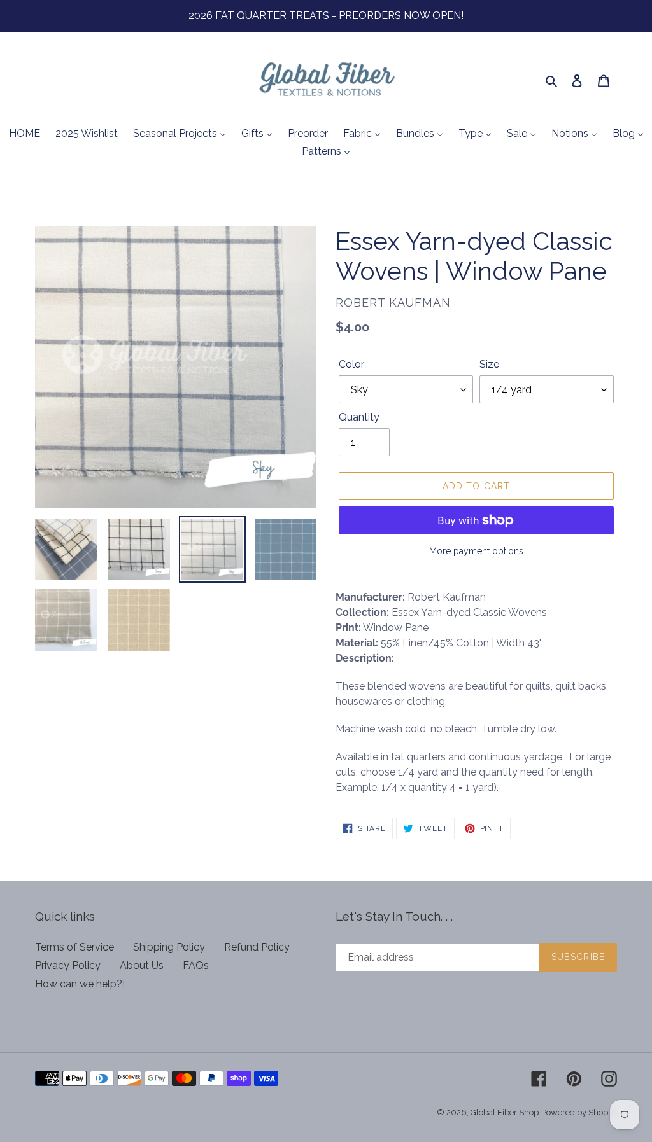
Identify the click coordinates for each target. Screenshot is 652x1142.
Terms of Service (74, 947)
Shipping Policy (169, 947)
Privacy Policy (68, 965)
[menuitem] (24, 134)
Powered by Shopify (579, 1112)
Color (351, 364)
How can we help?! (80, 984)
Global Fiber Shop (505, 1112)
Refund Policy (257, 947)
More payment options (476, 551)
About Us (142, 965)
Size (489, 364)
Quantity (359, 417)
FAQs (196, 965)
